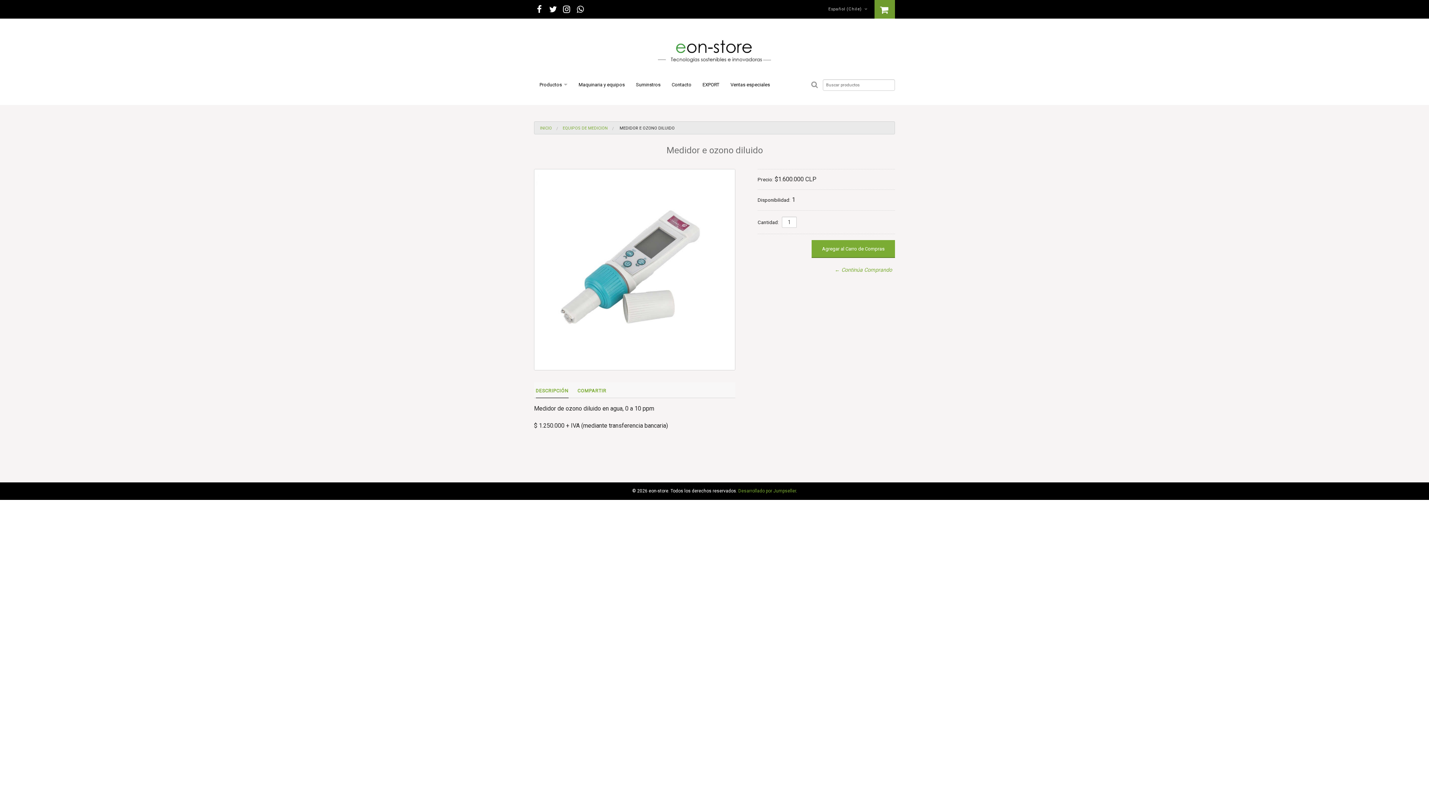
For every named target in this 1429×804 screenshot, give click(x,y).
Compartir (592, 390)
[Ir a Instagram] (567, 9)
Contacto (681, 84)
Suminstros (648, 84)
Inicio (546, 128)
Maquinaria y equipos (602, 84)
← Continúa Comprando (863, 270)
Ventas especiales (750, 84)
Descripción (552, 390)
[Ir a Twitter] (553, 9)
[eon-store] (714, 52)
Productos (551, 84)
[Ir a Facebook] (539, 9)
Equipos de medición (585, 128)
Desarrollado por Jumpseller (767, 491)
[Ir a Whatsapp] (580, 9)
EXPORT (711, 84)
